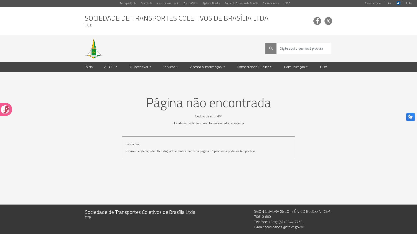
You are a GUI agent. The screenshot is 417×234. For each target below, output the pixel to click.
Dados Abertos (271, 3)
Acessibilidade (373, 3)
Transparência (128, 3)
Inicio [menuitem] (89, 67)
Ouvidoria (146, 3)
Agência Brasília (211, 3)
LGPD (287, 3)
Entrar (410, 3)
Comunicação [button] (294, 67)
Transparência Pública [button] (253, 67)
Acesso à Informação (167, 3)
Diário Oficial (191, 3)
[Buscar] (271, 48)
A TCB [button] (109, 67)
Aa (389, 3)
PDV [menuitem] (323, 67)
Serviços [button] (169, 67)
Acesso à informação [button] (206, 67)
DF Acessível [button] (138, 67)
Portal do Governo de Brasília (241, 3)
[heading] (176, 21)
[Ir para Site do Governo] (94, 48)
